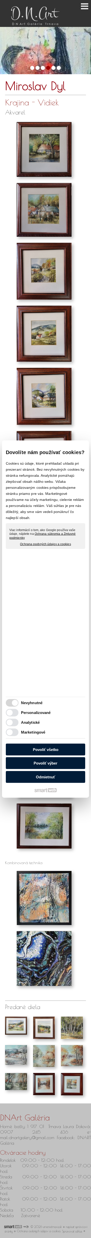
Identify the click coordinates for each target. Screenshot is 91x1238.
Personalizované (36, 712)
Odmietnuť (45, 777)
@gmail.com (43, 1137)
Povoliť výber (45, 763)
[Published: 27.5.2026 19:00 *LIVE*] (25, 1226)
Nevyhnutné (31, 703)
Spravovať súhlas (72, 1231)
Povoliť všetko (45, 749)
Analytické (30, 722)
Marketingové (33, 732)
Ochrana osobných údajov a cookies (45, 544)
